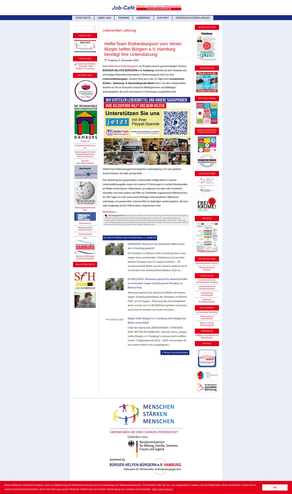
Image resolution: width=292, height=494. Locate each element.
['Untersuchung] (85, 221)
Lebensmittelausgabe (113, 222)
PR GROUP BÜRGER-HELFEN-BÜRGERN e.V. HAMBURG (129, 238)
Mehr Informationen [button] (162, 489)
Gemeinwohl (167, 215)
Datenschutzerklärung (193, 17)
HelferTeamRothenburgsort (139, 218)
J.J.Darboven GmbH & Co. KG (85, 146)
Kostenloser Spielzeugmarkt (153, 220)
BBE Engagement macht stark (85, 209)
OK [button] (274, 487)
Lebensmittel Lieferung (175, 220)
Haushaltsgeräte (180, 215)
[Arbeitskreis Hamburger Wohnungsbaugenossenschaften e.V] (86, 139)
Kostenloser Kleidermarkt (114, 220)
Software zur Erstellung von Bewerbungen (207, 336)
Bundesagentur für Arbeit (85, 152)
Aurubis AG (85, 141)
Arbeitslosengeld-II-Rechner (207, 268)
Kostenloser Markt (133, 220)
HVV (85, 238)
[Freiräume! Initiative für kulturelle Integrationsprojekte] (207, 212)
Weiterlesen (111, 212)
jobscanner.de (85, 223)
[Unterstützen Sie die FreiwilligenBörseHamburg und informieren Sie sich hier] (86, 102)
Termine (123, 17)
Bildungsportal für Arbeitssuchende (85, 228)
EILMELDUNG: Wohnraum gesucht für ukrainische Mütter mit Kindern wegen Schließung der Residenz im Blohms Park (158, 283)
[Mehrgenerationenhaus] (207, 380)
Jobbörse (143, 17)
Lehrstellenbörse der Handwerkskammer (207, 287)
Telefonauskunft (85, 234)
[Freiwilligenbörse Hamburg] (85, 254)
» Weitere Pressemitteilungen (175, 352)
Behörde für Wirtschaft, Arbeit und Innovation (85, 257)
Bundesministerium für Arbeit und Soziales (85, 155)
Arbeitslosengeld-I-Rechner (207, 263)
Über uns (104, 17)
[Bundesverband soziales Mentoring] (207, 393)
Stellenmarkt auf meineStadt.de (207, 317)
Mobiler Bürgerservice (146, 224)
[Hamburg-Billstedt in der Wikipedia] (85, 205)
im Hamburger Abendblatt (206, 312)
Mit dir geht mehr (129, 224)
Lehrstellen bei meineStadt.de (207, 294)
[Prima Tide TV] (85, 290)
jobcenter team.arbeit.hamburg (85, 162)
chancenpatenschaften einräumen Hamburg (143, 215)
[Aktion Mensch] (207, 369)
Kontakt (163, 17)
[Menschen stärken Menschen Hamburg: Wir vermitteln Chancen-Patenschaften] (146, 477)
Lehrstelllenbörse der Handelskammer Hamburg (207, 281)
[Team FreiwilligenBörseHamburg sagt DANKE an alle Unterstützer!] (207, 124)
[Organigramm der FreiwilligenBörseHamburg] (207, 253)
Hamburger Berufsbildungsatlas (207, 300)
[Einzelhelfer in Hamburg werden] (207, 92)
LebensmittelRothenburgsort (135, 222)
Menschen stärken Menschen (160, 222)
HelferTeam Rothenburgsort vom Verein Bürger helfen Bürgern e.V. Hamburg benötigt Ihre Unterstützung (143, 49)
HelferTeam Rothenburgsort (122, 66)
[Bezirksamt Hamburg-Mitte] (86, 179)
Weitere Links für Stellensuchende (207, 324)
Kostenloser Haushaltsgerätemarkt (166, 218)
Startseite (83, 17)
